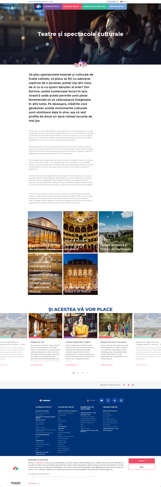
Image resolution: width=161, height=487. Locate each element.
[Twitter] (114, 400)
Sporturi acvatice (40, 442)
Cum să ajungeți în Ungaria (87, 416)
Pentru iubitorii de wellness (110, 420)
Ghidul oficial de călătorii (38, 1)
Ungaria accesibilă (85, 428)
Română (125, 1)
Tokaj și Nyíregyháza (63, 438)
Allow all (142, 461)
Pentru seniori (106, 416)
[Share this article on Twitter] (127, 385)
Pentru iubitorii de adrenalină (110, 422)
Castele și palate (40, 422)
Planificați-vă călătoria (94, 6)
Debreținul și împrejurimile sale (66, 436)
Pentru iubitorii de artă (108, 418)
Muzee (59, 422)
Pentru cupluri (106, 424)
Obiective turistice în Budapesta (66, 413)
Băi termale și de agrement (42, 413)
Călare (37, 448)
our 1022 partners (40, 463)
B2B (51, 1)
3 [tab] (83, 373)
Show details (32, 483)
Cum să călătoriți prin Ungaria (88, 418)
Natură (59, 418)
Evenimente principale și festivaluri (44, 432)
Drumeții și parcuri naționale (43, 444)
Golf (37, 450)
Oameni (82, 426)
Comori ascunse (62, 420)
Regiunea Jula (61, 452)
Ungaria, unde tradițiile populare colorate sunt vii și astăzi (46, 430)
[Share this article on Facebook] (123, 385)
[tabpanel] (80, 342)
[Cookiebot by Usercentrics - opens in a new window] (16, 483)
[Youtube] (101, 400)
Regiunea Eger (61, 446)
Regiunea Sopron (62, 442)
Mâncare (38, 436)
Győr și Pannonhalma (63, 448)
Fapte (81, 424)
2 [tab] (78, 373)
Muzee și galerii (40, 423)
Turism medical (39, 415)
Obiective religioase (40, 427)
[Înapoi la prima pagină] (38, 6)
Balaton (60, 434)
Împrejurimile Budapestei (64, 432)
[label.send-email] (132, 385)
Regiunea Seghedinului (64, 450)
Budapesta (60, 430)
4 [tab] (87, 373)
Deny (141, 467)
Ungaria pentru (117, 6)
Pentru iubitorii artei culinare (110, 426)
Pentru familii (106, 413)
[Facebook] (108, 400)
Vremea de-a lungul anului (87, 422)
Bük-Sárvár (60, 444)
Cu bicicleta (39, 446)
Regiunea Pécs (61, 440)
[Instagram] (121, 400)
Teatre (37, 425)
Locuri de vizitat (71, 6)
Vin (36, 438)
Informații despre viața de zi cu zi (88, 420)
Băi (59, 416)
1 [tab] (73, 373)
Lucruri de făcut (51, 6)
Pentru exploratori (107, 415)
